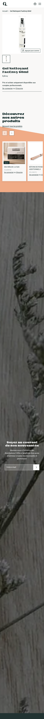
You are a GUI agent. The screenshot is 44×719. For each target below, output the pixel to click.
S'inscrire (19, 88)
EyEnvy (5, 76)
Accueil (5, 11)
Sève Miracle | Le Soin (11, 167)
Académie (7, 170)
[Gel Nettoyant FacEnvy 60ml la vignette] (6, 59)
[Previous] (4, 133)
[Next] (11, 133)
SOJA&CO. (33, 172)
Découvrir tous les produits (12, 126)
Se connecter (7, 88)
